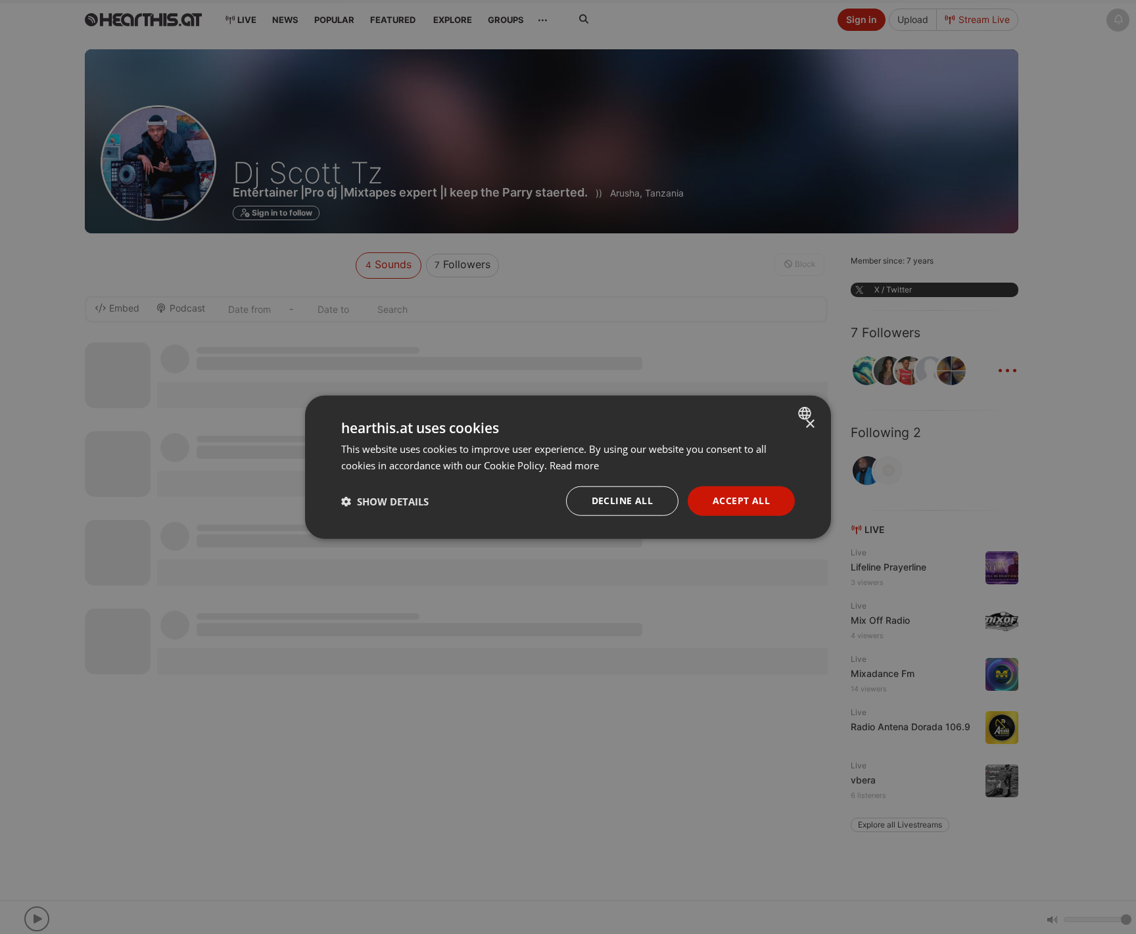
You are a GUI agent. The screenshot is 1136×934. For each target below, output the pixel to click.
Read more (574, 464)
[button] (385, 501)
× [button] (810, 424)
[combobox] (806, 412)
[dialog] (568, 467)
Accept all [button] (741, 500)
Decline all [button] (622, 500)
